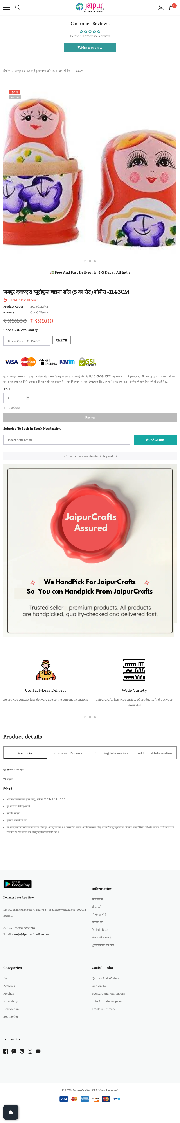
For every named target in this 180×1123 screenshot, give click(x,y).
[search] (18, 7)
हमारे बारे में (97, 899)
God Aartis (99, 986)
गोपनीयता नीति (99, 914)
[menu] (6, 7)
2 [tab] (90, 261)
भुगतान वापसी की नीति (103, 945)
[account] (161, 7)
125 (65, 456)
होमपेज (6, 70)
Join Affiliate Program (107, 1001)
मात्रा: (6, 388)
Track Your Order (103, 1009)
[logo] (90, 7)
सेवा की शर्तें (97, 922)
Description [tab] (25, 753)
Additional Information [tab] (155, 753)
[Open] (10, 1112)
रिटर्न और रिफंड (100, 929)
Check (61, 340)
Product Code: (13, 306)
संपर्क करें (96, 907)
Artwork (9, 986)
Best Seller (10, 1016)
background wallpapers (108, 993)
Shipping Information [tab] (111, 753)
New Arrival (11, 1009)
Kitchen (8, 993)
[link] (17, 884)
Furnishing (10, 1001)
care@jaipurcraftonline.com (30, 934)
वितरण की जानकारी (102, 937)
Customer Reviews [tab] (68, 753)
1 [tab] (85, 261)
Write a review (90, 47)
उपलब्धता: (8, 312)
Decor (7, 978)
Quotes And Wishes (105, 978)
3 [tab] (95, 261)
